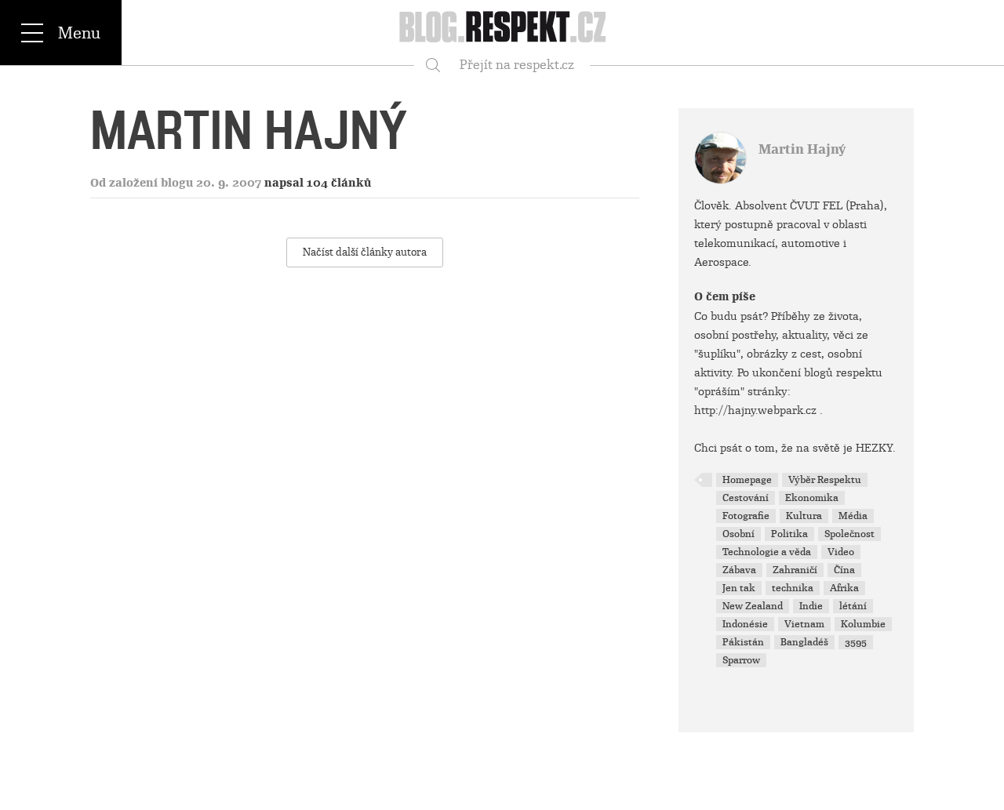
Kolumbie (863, 624)
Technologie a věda (766, 552)
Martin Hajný (802, 149)
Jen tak (738, 588)
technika (792, 588)
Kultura (804, 516)
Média (853, 516)
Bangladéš (804, 642)
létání (853, 606)
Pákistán (743, 642)
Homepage (747, 480)
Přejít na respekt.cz (517, 64)
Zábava (739, 570)
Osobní (738, 534)
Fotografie (745, 516)
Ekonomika (811, 498)
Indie (811, 606)
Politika (789, 534)
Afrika (844, 588)
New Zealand (752, 606)
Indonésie (745, 624)
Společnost (849, 534)
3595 (856, 642)
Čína (844, 570)
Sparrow (741, 660)
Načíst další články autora (365, 252)
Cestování (745, 498)
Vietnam (804, 624)
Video (841, 552)
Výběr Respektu (824, 480)
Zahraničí (795, 570)
